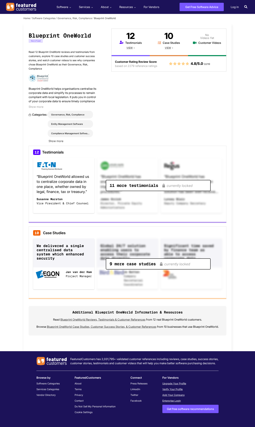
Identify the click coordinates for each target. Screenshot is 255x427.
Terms (78, 389)
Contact (79, 400)
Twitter (134, 394)
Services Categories (47, 389)
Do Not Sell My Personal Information (95, 406)
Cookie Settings (83, 412)
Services (84, 7)
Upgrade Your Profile (174, 383)
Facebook (136, 400)
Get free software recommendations (190, 409)
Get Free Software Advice (201, 7)
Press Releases (138, 383)
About (105, 7)
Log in (235, 7)
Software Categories (43, 18)
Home (26, 18)
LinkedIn (135, 389)
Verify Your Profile (172, 389)
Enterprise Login (171, 400)
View (129, 47)
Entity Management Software (67, 124)
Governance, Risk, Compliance (74, 18)
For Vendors (151, 7)
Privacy (79, 394)
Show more (36, 106)
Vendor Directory (46, 394)
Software (62, 7)
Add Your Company (173, 394)
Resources (126, 7)
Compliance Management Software (70, 133)
